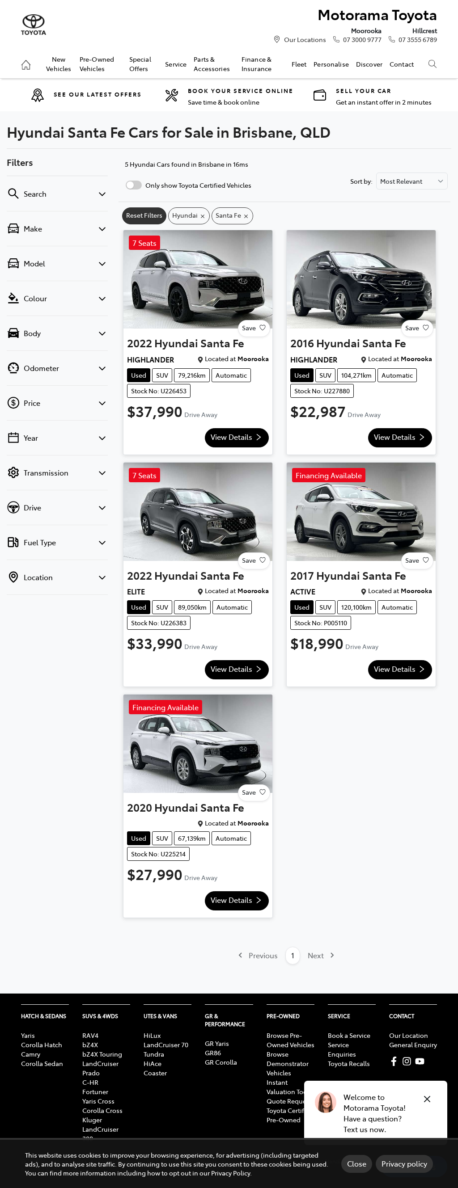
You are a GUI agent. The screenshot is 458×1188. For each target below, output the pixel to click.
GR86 (213, 1052)
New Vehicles (58, 63)
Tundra (154, 1053)
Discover (369, 63)
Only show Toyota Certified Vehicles (198, 185)
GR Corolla (221, 1061)
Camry (30, 1053)
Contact (402, 63)
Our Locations (305, 39)
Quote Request (289, 1100)
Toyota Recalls (349, 1063)
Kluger (92, 1119)
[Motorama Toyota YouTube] (421, 1061)
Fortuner (95, 1091)
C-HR (90, 1082)
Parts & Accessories (212, 63)
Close (356, 1163)
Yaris (28, 1035)
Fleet (299, 63)
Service (176, 63)
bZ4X (90, 1044)
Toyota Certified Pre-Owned (290, 1115)
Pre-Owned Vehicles (97, 63)
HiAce (152, 1063)
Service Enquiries (342, 1049)
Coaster (155, 1072)
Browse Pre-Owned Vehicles (290, 1040)
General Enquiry (413, 1044)
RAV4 (90, 1035)
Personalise (331, 63)
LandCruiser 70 (166, 1044)
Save (249, 327)
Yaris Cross (98, 1100)
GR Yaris (217, 1043)
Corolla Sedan (42, 1063)
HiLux (152, 1035)
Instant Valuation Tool (288, 1087)
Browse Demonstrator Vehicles (288, 1063)
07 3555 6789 (418, 39)
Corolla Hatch (41, 1044)
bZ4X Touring (102, 1053)
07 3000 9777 (362, 39)
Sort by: (361, 181)
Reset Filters (144, 215)
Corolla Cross (102, 1110)
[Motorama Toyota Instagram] (408, 1061)
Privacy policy (404, 1163)
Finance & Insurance (256, 63)
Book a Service (349, 1035)
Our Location (408, 1035)
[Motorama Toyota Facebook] (395, 1061)
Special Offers (140, 63)
